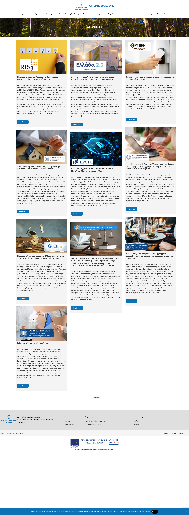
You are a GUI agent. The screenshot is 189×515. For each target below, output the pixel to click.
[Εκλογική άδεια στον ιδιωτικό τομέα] (41, 323)
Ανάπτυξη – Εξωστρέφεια (131, 14)
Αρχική (67, 421)
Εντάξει (154, 511)
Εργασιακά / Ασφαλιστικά (108, 14)
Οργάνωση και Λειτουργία (45, 14)
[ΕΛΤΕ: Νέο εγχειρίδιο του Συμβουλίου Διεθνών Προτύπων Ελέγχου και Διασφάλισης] (96, 149)
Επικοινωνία (69, 425)
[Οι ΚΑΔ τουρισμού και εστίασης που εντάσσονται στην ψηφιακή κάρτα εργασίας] (150, 57)
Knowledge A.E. (179, 433)
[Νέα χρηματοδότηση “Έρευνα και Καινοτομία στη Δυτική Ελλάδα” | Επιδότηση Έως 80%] (41, 57)
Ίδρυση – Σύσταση (24, 14)
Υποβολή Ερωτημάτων (93, 425)
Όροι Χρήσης (20, 433)
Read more (22, 122)
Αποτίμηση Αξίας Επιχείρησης (96, 421)
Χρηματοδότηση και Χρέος (69, 14)
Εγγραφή (136, 425)
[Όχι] (187, 513)
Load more (96, 397)
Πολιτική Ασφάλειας (7, 433)
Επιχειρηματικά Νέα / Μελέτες (157, 14)
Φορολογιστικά (89, 14)
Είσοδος (136, 421)
